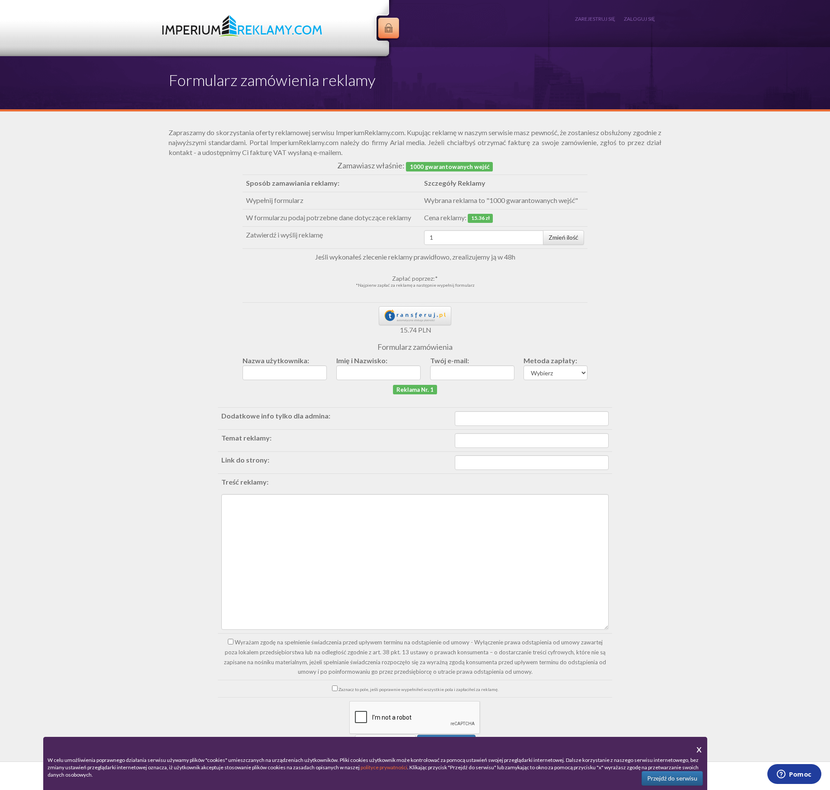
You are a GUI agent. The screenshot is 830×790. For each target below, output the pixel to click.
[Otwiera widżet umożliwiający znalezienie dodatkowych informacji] (794, 775)
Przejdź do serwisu (672, 778)
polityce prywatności (384, 767)
